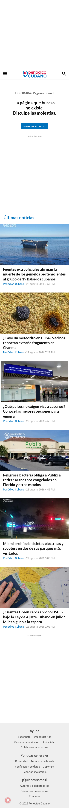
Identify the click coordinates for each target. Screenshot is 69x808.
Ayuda (34, 731)
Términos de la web (42, 761)
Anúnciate (49, 742)
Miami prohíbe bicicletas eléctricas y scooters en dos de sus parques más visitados (33, 548)
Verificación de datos (27, 766)
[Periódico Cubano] (35, 74)
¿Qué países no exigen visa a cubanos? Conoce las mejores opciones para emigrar (34, 411)
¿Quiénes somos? (34, 780)
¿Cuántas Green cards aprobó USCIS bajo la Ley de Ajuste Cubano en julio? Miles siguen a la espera (34, 617)
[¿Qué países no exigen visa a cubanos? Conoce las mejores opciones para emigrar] (34, 381)
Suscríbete (24, 736)
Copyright (48, 766)
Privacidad (21, 761)
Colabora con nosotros (34, 747)
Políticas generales (34, 755)
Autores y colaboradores (34, 785)
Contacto (34, 796)
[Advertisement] (34, 34)
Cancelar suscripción (26, 742)
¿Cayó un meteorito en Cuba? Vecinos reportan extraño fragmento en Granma (34, 343)
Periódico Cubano (13, 284)
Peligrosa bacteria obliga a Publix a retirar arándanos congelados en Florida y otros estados (32, 480)
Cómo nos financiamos (34, 791)
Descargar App (42, 736)
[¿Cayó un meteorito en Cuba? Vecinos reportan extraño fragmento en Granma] (34, 313)
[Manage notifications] (8, 800)
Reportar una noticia (35, 772)
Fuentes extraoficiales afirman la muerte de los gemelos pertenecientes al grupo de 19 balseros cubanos (34, 274)
